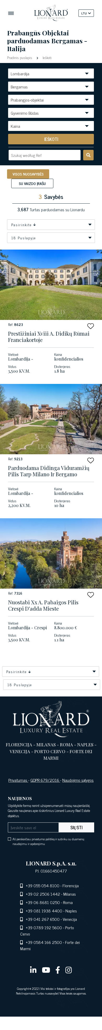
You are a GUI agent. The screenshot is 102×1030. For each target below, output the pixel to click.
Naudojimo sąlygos (78, 780)
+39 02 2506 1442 (43, 893)
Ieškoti (47, 57)
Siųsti (76, 827)
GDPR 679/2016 (45, 780)
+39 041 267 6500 (43, 919)
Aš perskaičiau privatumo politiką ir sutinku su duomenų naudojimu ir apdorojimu (48, 841)
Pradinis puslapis (20, 57)
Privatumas (18, 780)
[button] (90, 326)
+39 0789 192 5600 (44, 927)
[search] (88, 155)
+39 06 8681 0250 (43, 902)
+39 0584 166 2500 (44, 942)
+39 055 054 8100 (42, 885)
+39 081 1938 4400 (44, 910)
